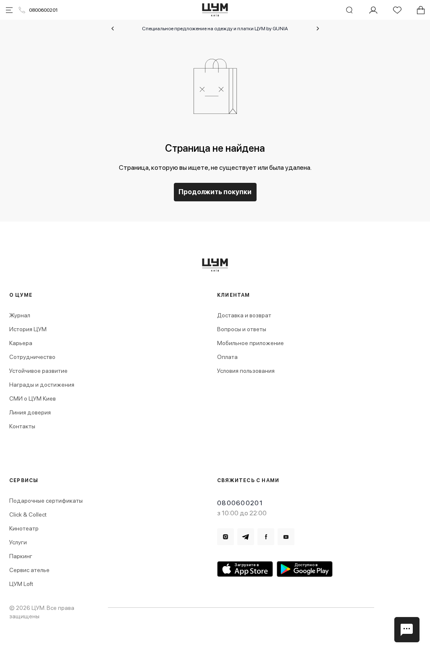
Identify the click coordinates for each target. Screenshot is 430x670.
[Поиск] (349, 10)
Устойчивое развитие (38, 370)
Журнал (19, 315)
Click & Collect (28, 514)
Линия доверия (30, 412)
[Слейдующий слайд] (318, 29)
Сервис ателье (29, 570)
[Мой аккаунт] (373, 10)
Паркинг (20, 556)
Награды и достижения (41, 384)
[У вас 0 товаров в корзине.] (421, 10)
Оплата (227, 356)
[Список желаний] (397, 10)
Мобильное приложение (250, 343)
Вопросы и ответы (241, 329)
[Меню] (9, 10)
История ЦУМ (28, 329)
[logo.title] (215, 265)
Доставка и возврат (244, 315)
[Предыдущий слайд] (113, 29)
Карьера (20, 343)
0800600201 (43, 10)
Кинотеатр (24, 528)
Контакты (22, 426)
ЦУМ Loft (21, 583)
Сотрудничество (32, 356)
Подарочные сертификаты (46, 500)
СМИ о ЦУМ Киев (32, 398)
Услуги (18, 542)
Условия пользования (246, 370)
